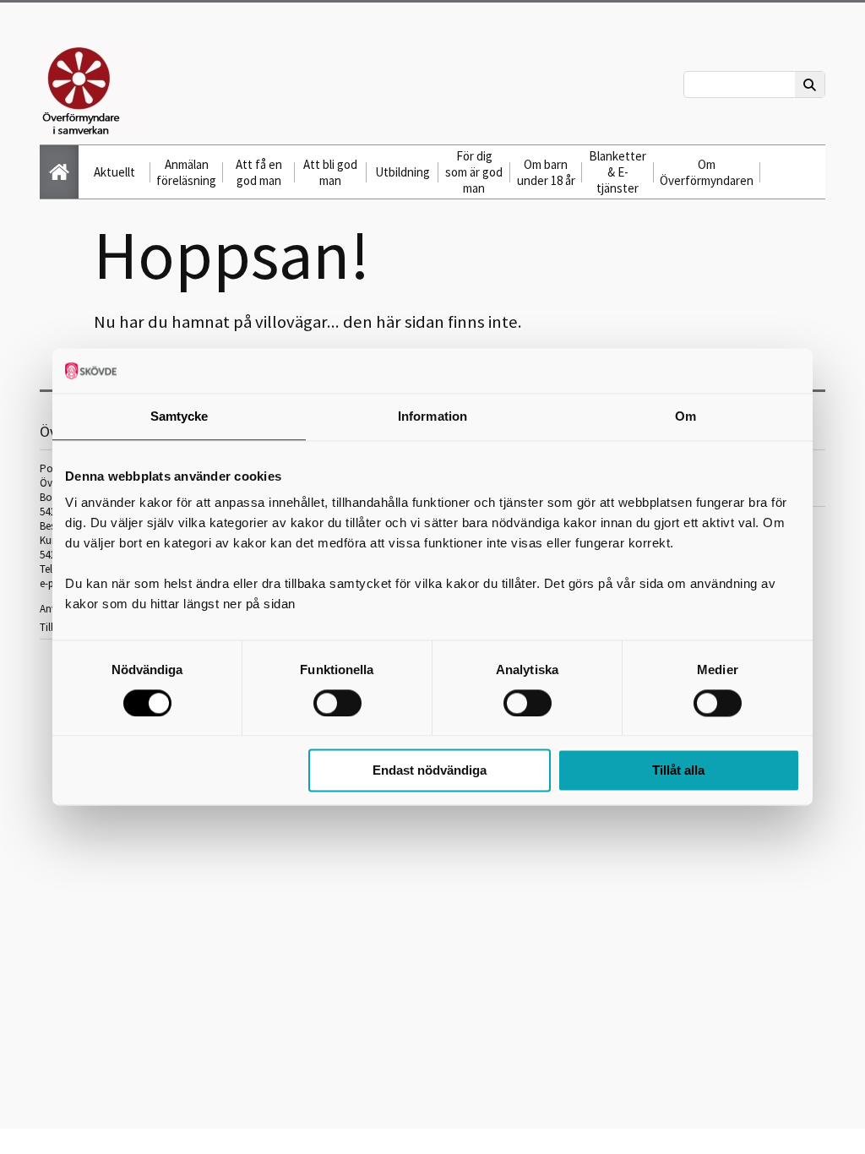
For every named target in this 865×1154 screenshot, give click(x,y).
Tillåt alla (678, 771)
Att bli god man (330, 172)
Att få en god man (259, 172)
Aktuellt (114, 172)
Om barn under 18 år (546, 172)
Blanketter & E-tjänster (617, 172)
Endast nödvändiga (430, 771)
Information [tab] (432, 416)
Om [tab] (685, 416)
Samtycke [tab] (179, 416)
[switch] (337, 702)
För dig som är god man (474, 172)
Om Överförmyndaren (706, 172)
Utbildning (402, 172)
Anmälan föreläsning (186, 172)
